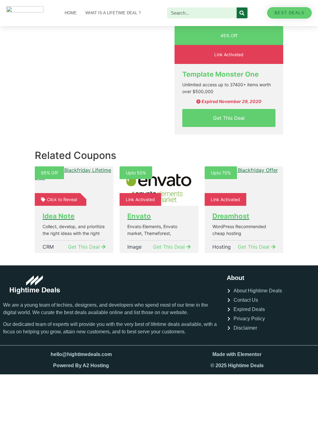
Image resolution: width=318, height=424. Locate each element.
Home (71, 13)
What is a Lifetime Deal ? (113, 13)
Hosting (221, 247)
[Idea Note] (74, 186)
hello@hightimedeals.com (81, 354)
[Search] (242, 12)
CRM (48, 247)
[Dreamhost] (244, 186)
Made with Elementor (236, 354)
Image (134, 247)
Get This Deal (229, 118)
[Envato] (159, 186)
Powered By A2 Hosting (81, 365)
